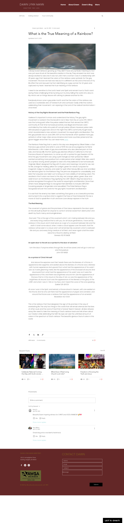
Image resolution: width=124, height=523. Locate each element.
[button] (102, 15)
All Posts (22, 16)
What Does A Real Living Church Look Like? (60, 373)
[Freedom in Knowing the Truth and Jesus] (91, 361)
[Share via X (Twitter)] (34, 335)
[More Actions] (94, 410)
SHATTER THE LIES (32, 8)
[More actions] (94, 28)
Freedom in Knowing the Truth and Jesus (89, 373)
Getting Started (33, 16)
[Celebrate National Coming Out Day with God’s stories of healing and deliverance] (32, 361)
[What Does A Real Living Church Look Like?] (62, 361)
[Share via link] (42, 335)
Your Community (47, 16)
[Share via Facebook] (29, 335)
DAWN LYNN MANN (32, 4)
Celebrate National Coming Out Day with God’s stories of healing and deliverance (32, 373)
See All (102, 350)
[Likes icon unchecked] (34, 418)
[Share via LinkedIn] (38, 335)
